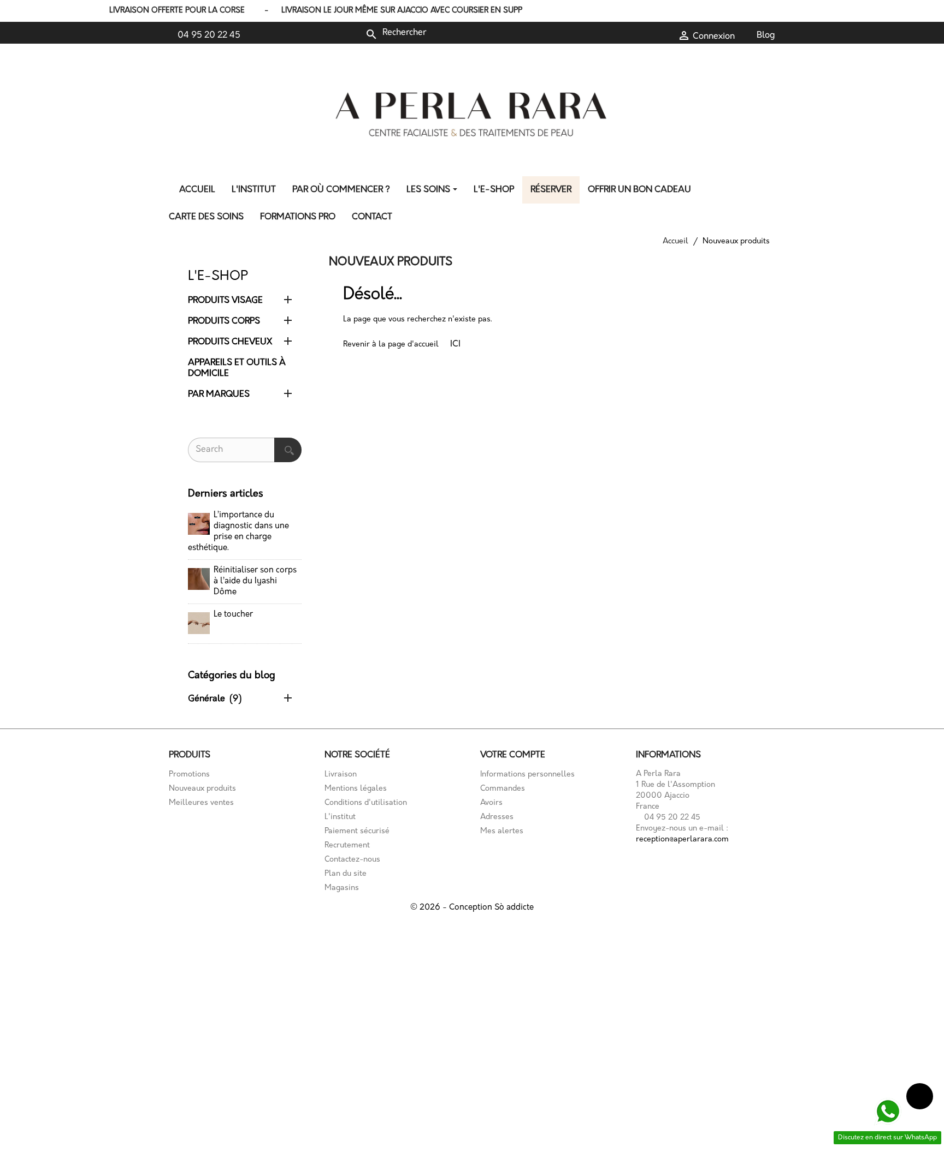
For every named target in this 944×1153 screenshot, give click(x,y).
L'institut (340, 817)
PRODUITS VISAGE (225, 300)
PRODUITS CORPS (224, 321)
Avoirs (491, 803)
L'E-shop (218, 276)
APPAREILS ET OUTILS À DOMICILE (237, 368)
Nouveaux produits (202, 789)
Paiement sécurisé (357, 831)
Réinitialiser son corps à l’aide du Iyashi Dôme (255, 581)
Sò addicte (514, 908)
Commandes (502, 789)
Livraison (340, 774)
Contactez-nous (352, 860)
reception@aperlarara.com (682, 839)
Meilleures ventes (201, 803)
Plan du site (345, 874)
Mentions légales (355, 789)
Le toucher (233, 615)
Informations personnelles (527, 774)
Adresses (497, 817)
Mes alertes (501, 831)
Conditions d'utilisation (365, 803)
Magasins (341, 888)
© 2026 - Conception (452, 908)
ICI (455, 344)
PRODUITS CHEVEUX (230, 342)
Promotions (189, 774)
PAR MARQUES (219, 394)
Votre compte (512, 755)
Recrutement (347, 845)
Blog (766, 35)
